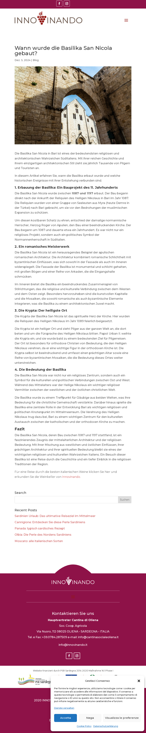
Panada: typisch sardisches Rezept (40, 528)
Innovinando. (71, 477)
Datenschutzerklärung (105, 726)
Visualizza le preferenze (122, 717)
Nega (90, 717)
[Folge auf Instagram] (67, 4)
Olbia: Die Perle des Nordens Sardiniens (43, 534)
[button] (139, 681)
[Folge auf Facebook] (59, 4)
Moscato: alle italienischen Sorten (39, 541)
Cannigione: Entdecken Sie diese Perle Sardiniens (50, 522)
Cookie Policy (84, 726)
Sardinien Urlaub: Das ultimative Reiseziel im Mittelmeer (55, 516)
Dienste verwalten (64, 708)
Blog (36, 60)
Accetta (65, 717)
